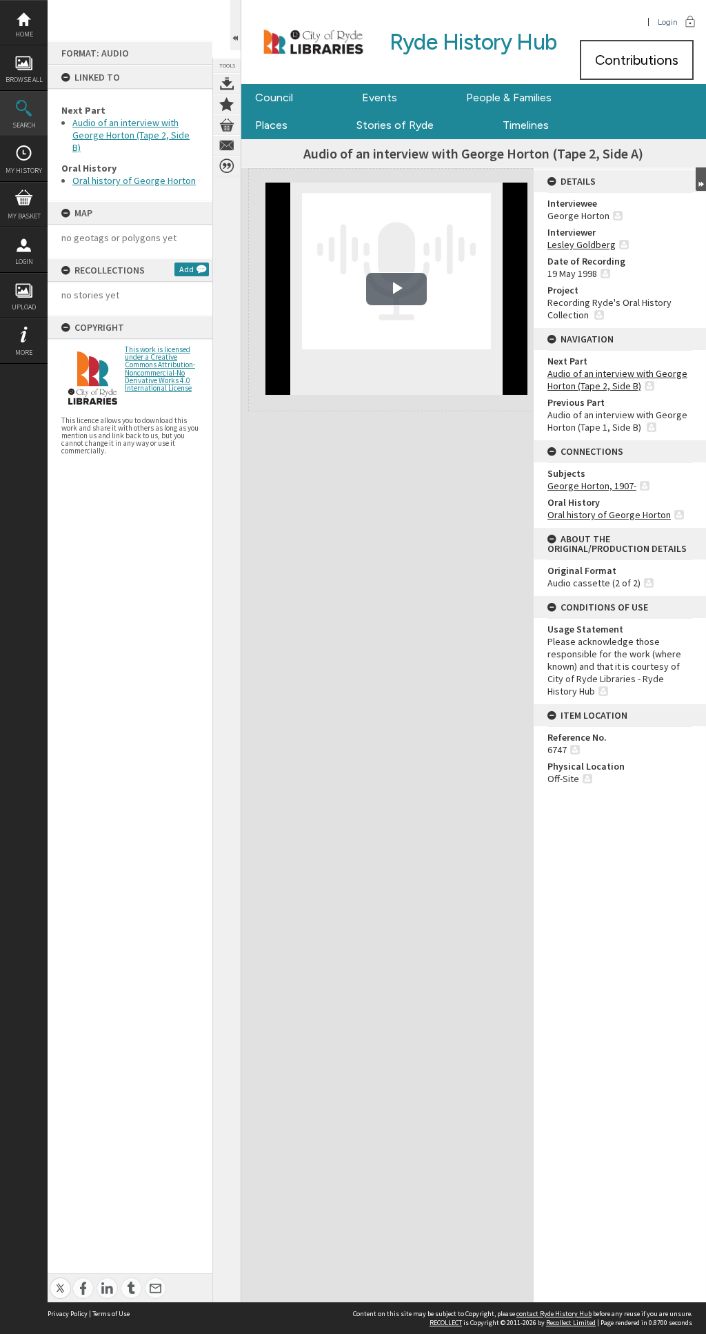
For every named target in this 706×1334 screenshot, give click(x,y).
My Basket (24, 216)
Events (379, 97)
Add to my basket (227, 124)
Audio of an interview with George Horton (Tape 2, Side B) (131, 135)
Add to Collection (227, 104)
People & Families (509, 97)
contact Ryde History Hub (554, 1313)
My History (24, 170)
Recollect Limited (571, 1322)
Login (24, 261)
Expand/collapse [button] (701, 179)
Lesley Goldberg (581, 244)
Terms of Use (111, 1313)
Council (274, 97)
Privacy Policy (68, 1313)
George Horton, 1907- (591, 486)
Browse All (24, 79)
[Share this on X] (60, 1280)
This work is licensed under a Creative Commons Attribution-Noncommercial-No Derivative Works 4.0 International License (160, 369)
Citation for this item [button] (227, 166)
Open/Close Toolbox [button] (235, 25)
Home (24, 34)
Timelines (526, 125)
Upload (24, 306)
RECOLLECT (446, 1322)
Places (271, 125)
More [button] (23, 352)
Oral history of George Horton (134, 180)
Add (186, 269)
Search (24, 125)
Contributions (636, 60)
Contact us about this (227, 145)
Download (227, 83)
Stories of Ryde (395, 125)
